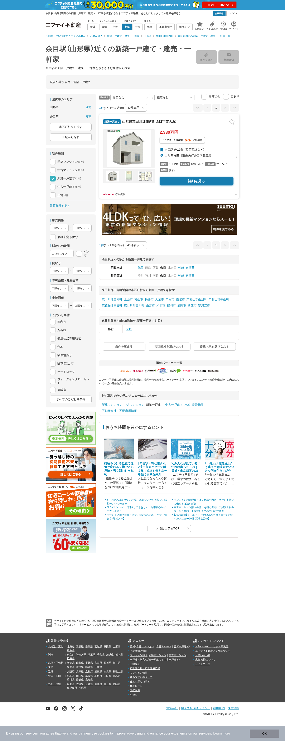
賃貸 (132, 646)
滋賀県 (98, 671)
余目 (129, 329)
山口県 (107, 675)
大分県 (107, 684)
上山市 (128, 299)
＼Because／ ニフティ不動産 (211, 646)
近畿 (50, 671)
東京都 (70, 654)
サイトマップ (202, 664)
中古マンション (134, 404)
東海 (50, 667)
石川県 (107, 662)
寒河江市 (204, 305)
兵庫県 (80, 671)
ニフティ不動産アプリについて (212, 650)
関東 (50, 654)
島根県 (98, 675)
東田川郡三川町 (134, 305)
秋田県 (107, 646)
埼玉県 (91, 654)
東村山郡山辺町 (197, 299)
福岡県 (70, 684)
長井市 (149, 299)
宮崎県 (116, 684)
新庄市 (192, 305)
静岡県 (89, 667)
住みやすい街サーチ (141, 677)
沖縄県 (82, 687)
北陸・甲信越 (55, 662)
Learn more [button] (221, 733)
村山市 (138, 299)
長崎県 (89, 684)
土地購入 (135, 664)
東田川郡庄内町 (112, 299)
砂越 (181, 267)
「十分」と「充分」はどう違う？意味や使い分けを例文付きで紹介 (219, 467)
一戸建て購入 (137, 659)
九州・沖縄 (54, 684)
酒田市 (181, 305)
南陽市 (180, 299)
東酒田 (190, 267)
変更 (89, 107)
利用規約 (219, 708)
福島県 (70, 650)
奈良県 (107, 671)
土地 (187, 404)
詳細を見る (196, 181)
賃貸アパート (163, 646)
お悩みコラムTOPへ (169, 528)
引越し (133, 694)
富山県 (98, 662)
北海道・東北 (55, 646)
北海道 (70, 646)
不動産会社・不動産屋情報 (119, 410)
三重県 (98, 667)
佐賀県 (80, 684)
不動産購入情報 (139, 650)
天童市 (159, 299)
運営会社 (172, 708)
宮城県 (98, 646)
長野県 (89, 662)
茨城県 (110, 654)
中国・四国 (54, 675)
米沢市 (160, 305)
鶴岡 (141, 267)
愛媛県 (80, 679)
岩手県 (89, 646)
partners (85, 733)
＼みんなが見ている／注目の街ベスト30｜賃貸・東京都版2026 (186, 467)
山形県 (116, 646)
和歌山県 (118, 671)
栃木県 (119, 654)
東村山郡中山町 (219, 299)
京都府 (89, 671)
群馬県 (70, 658)
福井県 (116, 662)
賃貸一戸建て (181, 646)
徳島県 (116, 675)
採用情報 (233, 708)
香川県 (70, 679)
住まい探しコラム (140, 681)
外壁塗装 (135, 690)
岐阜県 (80, 667)
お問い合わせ (202, 655)
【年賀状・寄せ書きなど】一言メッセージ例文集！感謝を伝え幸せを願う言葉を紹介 (152, 469)
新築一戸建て (153, 659)
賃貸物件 (198, 404)
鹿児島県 (72, 687)
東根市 (170, 299)
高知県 (89, 679)
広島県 (70, 675)
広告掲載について (205, 659)
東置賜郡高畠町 (112, 305)
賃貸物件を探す (60, 205)
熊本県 (98, 684)
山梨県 (80, 662)
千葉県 (101, 654)
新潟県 (70, 662)
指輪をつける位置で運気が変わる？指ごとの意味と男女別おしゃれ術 (119, 469)
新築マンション (112, 404)
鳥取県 (89, 675)
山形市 (150, 305)
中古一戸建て (174, 404)
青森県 (80, 646)
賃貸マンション (145, 646)
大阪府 (70, 671)
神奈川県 (81, 654)
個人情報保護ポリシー (195, 708)
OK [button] (264, 733)
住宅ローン (136, 685)
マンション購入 (139, 655)
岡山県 (80, 675)
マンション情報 (139, 672)
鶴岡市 (171, 305)
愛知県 (70, 667)
